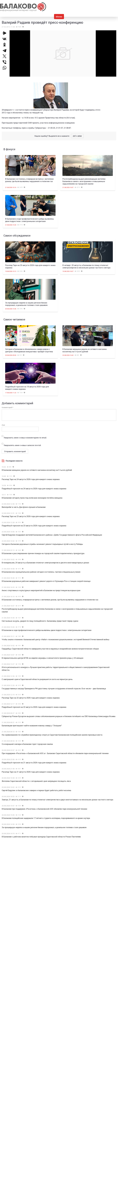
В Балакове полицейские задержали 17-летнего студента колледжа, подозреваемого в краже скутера (46, 818)
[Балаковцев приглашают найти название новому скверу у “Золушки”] (22, 722)
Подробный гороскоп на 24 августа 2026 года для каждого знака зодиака (34, 488)
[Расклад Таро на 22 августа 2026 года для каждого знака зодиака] (22, 694)
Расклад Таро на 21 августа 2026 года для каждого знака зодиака (31, 772)
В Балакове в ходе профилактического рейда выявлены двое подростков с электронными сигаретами (29, 220)
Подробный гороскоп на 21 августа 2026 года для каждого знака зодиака (34, 762)
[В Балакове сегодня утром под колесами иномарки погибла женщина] (13, 494)
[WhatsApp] (6, 68)
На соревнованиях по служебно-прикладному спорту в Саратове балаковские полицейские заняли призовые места (52, 735)
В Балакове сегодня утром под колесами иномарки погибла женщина (32, 498)
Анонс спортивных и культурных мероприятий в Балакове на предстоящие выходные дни (41, 590)
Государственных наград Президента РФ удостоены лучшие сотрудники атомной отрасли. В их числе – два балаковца (54, 688)
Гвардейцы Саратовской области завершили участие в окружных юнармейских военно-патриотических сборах (50, 648)
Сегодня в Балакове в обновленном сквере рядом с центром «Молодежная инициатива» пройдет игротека (29, 350)
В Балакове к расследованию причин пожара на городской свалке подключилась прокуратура (43, 553)
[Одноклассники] (5, 44)
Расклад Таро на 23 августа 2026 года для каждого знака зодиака (31, 516)
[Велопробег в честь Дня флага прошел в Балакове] (22, 504)
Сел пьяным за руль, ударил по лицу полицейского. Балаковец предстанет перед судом (40, 621)
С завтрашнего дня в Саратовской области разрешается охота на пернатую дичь (37, 679)
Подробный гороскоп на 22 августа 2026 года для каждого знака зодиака (34, 707)
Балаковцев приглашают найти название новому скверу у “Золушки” (32, 725)
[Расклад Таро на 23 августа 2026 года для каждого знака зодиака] (22, 513)
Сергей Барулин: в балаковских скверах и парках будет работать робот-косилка (36, 790)
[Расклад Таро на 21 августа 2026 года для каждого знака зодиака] (22, 768)
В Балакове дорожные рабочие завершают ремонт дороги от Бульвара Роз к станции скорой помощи (46, 581)
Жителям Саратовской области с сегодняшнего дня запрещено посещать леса (36, 781)
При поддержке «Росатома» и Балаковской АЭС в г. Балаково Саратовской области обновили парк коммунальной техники (55, 753)
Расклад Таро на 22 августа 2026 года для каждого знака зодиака (31, 698)
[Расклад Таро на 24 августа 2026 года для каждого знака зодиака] (13, 476)
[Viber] (5, 62)
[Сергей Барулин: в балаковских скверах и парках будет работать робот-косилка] (22, 787)
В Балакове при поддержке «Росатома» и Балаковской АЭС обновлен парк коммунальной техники (44, 809)
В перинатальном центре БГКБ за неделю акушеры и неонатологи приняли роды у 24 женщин (42, 658)
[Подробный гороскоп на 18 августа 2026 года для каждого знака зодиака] (30, 373)
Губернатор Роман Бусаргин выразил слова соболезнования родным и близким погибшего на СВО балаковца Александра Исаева (58, 716)
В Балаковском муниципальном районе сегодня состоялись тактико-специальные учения (41, 572)
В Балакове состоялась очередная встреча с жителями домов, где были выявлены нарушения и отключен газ (29, 180)
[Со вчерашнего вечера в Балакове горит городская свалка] (22, 741)
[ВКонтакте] (5, 39)
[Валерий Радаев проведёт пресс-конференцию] (22, 27)
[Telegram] (5, 50)
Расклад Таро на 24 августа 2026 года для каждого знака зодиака (31, 479)
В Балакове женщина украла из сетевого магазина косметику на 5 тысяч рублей (84, 350)
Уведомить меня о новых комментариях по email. (25, 437)
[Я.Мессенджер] (5, 33)
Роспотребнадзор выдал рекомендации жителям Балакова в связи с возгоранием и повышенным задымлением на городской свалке (83, 181)
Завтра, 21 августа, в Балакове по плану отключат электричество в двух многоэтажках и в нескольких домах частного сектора (57, 799)
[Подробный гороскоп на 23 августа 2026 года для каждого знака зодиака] (22, 522)
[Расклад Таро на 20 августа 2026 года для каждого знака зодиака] (30, 251)
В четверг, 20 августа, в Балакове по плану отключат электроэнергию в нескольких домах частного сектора (86, 266)
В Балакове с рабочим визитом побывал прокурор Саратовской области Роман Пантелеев (41, 836)
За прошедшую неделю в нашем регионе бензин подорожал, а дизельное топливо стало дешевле (26, 303)
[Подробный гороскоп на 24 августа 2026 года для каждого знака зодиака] (13, 485)
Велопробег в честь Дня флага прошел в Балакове (24, 507)
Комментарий (7, 407)
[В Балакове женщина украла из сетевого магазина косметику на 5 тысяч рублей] (87, 335)
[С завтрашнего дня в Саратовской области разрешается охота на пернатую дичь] (22, 676)
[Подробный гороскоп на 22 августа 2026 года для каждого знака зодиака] (22, 704)
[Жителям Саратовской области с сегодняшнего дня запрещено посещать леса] (22, 778)
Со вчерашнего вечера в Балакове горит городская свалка (27, 744)
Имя (3, 425)
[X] (5, 56)
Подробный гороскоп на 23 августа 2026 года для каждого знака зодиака (34, 525)
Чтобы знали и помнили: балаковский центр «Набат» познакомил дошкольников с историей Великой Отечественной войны (55, 639)
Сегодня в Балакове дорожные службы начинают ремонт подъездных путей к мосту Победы (42, 544)
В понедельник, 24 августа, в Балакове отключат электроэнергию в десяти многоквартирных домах (45, 562)
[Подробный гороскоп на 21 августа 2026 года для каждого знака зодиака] (22, 759)
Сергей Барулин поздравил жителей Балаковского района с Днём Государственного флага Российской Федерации (52, 535)
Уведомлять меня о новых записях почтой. (22, 445)
